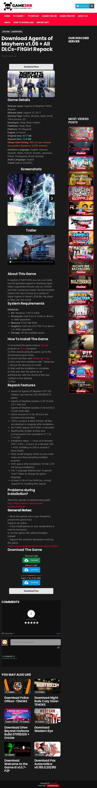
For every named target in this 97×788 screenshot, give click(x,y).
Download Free (31, 591)
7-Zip (46, 358)
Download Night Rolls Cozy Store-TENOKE (46, 701)
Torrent (44, 345)
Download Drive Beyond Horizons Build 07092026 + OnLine (16, 732)
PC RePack (33, 16)
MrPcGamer (52, 786)
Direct (23, 348)
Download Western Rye (43, 729)
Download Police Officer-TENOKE (16, 699)
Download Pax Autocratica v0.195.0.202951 (45, 763)
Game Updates (67, 16)
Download (34, 560)
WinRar (36, 358)
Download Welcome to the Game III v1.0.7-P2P (16, 765)
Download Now (31, 67)
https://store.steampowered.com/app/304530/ (33, 546)
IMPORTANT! (43, 22)
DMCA (7, 22)
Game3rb (53, 783)
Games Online (49, 16)
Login (58, 633)
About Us (83, 16)
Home (7, 16)
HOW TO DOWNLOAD (23, 22)
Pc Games (9, 692)
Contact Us (84, 6)
